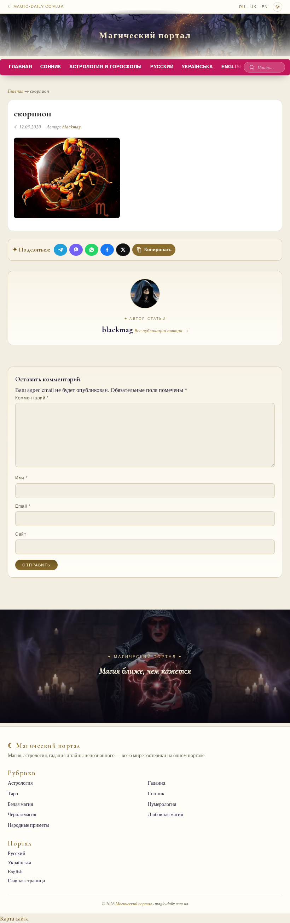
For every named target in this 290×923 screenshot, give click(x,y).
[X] (123, 249)
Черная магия (22, 814)
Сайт (21, 534)
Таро (13, 793)
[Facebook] (107, 250)
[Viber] (76, 250)
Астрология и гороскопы (105, 66)
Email (23, 506)
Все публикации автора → (161, 330)
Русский (161, 66)
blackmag (71, 126)
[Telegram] (60, 250)
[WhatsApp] (91, 250)
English (232, 66)
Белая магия (20, 804)
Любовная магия (165, 814)
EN (265, 7)
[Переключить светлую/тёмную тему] (277, 7)
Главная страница (26, 880)
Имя (21, 478)
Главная (20, 66)
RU (242, 7)
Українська (197, 66)
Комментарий (32, 398)
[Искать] (252, 67)
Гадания (156, 783)
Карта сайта (14, 918)
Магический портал (145, 34)
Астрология (20, 783)
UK (253, 7)
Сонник (50, 66)
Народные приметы (28, 825)
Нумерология (162, 804)
